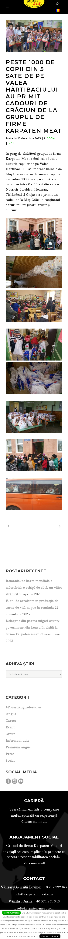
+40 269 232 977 (54, 887)
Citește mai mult (34, 821)
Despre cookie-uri (50, 936)
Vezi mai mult (34, 863)
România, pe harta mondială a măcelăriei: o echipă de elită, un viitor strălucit (34, 587)
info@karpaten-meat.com (34, 894)
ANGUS (11, 714)
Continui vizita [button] (11, 912)
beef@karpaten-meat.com (34, 908)
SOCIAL (51, 138)
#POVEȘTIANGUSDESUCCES (24, 707)
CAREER (11, 720)
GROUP (10, 734)
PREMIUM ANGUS (18, 747)
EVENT (10, 727)
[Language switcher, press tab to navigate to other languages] (57, 10)
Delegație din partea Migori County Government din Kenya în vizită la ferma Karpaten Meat (33, 627)
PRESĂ (10, 754)
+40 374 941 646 (46, 901)
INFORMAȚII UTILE (17, 740)
